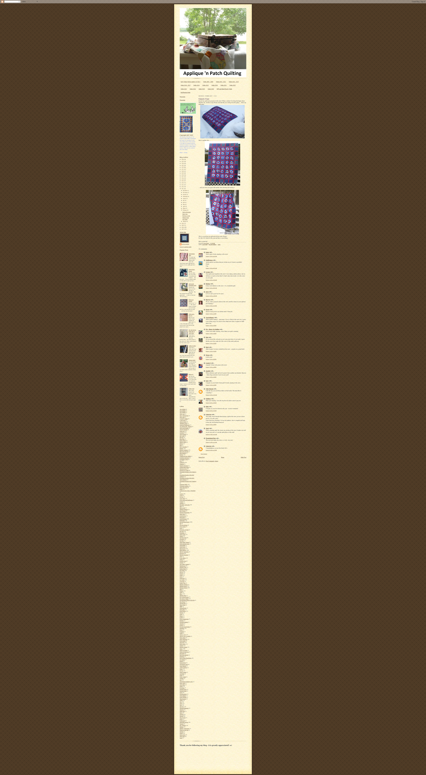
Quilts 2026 (211, 89)
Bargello (181, 437)
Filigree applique (183, 525)
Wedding (182, 727)
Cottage (181, 494)
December (185, 190)
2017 (182, 177)
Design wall (182, 508)
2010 (182, 223)
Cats (181, 461)
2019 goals (182, 417)
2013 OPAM (182, 409)
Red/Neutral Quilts (185, 92)
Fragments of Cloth (184, 530)
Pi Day (181, 617)
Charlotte (182, 464)
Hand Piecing (183, 548)
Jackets (181, 559)
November (185, 192)
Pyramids (182, 631)
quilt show (182, 642)
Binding (181, 448)
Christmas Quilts (183, 484)
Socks (181, 675)
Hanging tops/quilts (184, 551)
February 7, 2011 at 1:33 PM (211, 313)
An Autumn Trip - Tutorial (186, 426)
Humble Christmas (184, 555)
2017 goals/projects (184, 415)
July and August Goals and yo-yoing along (192, 331)
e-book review (183, 516)
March (184, 208)
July (184, 200)
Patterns (181, 612)
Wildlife (181, 731)
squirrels (181, 678)
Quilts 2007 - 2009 (208, 81)
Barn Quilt (182, 439)
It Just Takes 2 (183, 558)
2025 (182, 161)
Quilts (181, 649)
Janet (207, 428)
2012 (182, 186)
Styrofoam (182, 688)
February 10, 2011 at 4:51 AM (211, 434)
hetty (207, 381)
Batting (181, 443)
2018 (182, 175)
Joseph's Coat (183, 561)
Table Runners (183, 699)
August (184, 198)
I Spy (181, 556)
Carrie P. (208, 363)
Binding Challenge (184, 450)
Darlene (208, 284)
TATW (181, 700)
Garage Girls (182, 534)
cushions (182, 503)
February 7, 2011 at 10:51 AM (211, 288)
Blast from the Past (184, 451)
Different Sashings (184, 509)
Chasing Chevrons (184, 465)
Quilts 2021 (224, 85)
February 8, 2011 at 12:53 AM (211, 394)
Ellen (207, 406)
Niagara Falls (183, 603)
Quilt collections (183, 639)
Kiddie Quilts (183, 569)
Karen (207, 309)
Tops (181, 705)
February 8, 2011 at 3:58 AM (211, 402)
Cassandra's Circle (184, 459)
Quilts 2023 (184, 89)
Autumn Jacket (192, 360)
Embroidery (182, 520)
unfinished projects (184, 722)
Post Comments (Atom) (212, 461)
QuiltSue (208, 399)
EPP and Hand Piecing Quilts (224, 89)
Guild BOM (182, 545)
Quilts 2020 (215, 85)
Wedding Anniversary (184, 728)
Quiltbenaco (209, 260)
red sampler (182, 659)
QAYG (181, 633)
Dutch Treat (182, 514)
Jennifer (208, 371)
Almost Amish (183, 422)
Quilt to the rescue (186, 212)
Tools (181, 703)
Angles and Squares (184, 428)
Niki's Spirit (182, 605)
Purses (181, 630)
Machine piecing (183, 586)
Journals (181, 562)
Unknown (208, 414)
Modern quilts (183, 595)
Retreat (181, 661)
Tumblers (182, 714)
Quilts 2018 (196, 85)
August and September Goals (192, 284)
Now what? (184, 219)
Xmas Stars (182, 736)
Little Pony (182, 578)
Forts (181, 528)
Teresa (207, 355)
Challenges (182, 462)
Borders (181, 454)
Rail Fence (182, 653)
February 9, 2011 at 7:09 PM (211, 424)
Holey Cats (184, 214)
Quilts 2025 (202, 89)
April (184, 206)
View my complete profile (185, 247)
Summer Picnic (183, 689)
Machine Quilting (184, 587)
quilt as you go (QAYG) (185, 636)
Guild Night (182, 547)
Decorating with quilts (185, 505)
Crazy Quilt (182, 498)
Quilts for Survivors (184, 652)
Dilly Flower (182, 511)
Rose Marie (185, 244)
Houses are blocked (191, 300)
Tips (181, 702)
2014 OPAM (182, 411)
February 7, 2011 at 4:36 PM (211, 377)
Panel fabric (182, 609)
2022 (182, 167)
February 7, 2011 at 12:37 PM (211, 305)
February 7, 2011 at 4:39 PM (211, 385)
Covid (181, 495)
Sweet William (183, 697)
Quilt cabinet (182, 638)
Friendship (182, 533)
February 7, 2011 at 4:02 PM (211, 359)
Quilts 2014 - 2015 (234, 81)
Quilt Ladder (182, 641)
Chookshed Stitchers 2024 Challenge (188, 472)
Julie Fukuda (209, 389)
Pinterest (182, 620)
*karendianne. (210, 317)
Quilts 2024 (193, 89)
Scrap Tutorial (183, 666)
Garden (181, 536)
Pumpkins (182, 628)
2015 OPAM (182, 412)
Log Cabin (182, 580)
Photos (181, 616)
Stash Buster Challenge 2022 (186, 681)
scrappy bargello (183, 667)
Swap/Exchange (183, 694)
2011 (182, 188)
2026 (182, 159)
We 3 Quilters (183, 725)
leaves (181, 576)
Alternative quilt (183, 423)
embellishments (183, 519)
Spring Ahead (183, 677)
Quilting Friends (183, 647)
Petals (181, 614)
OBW (181, 606)
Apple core (182, 431)
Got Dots (182, 541)
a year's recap (182, 420)
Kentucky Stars (183, 567)
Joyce (207, 292)
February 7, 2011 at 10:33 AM (211, 256)
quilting (181, 645)
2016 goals (182, 414)
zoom (181, 738)
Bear (181, 445)
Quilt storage (182, 644)
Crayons (181, 497)
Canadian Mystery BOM (185, 456)
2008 (182, 227)
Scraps (181, 669)
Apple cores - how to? (192, 314)
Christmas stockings (184, 486)
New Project (182, 602)
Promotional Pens (211, 438)
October (185, 194)
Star (180, 680)
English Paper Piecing (185, 522)
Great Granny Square (184, 542)
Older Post (243, 457)
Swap (181, 692)
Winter (181, 733)
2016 (182, 179)
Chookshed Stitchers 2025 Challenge (188, 481)
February (185, 210)
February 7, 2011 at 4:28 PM (211, 367)
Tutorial (181, 716)
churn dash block (183, 487)
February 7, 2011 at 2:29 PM (211, 325)
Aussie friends (183, 434)
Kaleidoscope (183, 566)
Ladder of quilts (192, 346)
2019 (182, 173)
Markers (181, 591)
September (185, 196)
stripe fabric (182, 685)
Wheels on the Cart (184, 730)
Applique (182, 433)
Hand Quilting (183, 550)
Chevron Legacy (183, 469)
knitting (181, 573)
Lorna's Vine (182, 583)
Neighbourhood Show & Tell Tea (187, 600)
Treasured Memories (184, 708)
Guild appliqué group (184, 544)
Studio (181, 686)
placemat (182, 623)
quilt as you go (183, 634)
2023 (182, 165)
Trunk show (182, 711)
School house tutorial (192, 270)
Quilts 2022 (233, 85)
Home (222, 457)
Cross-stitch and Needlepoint (186, 500)
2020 (182, 171)
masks (181, 592)
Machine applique (184, 584)
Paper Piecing (183, 611)
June (184, 202)
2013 (182, 185)
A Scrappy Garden (184, 418)
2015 (182, 181)
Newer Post (202, 457)
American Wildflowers (185, 425)
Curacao (181, 501)
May (184, 204)
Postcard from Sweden (185, 627)
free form (182, 531)
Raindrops (182, 656)
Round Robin (183, 663)
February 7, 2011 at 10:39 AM (211, 280)
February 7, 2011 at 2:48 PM (211, 333)
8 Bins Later (191, 388)
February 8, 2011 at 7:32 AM (211, 410)
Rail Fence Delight (184, 655)
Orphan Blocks (183, 608)
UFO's (181, 719)
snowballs (182, 674)
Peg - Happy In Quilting (212, 329)
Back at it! (191, 374)
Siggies (181, 670)
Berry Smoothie (183, 447)
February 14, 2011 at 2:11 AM (211, 442)
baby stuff (182, 436)
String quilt (182, 683)
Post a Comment (204, 453)
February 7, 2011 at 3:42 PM (211, 343)
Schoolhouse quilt (184, 664)
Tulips (181, 713)
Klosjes (181, 572)
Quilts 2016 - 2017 (186, 85)
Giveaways (182, 539)
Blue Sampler (183, 453)
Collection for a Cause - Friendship (187, 490)
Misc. (181, 594)
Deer (181, 506)
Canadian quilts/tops (184, 458)
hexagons (182, 553)
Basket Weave (183, 440)
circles (181, 489)
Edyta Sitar (182, 517)
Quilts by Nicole (183, 650)
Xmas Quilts (182, 735)
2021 (182, 169)
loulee (207, 252)
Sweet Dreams (183, 695)
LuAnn (208, 272)
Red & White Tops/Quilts (185, 658)
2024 (182, 163)
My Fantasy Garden (184, 598)
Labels (181, 575)
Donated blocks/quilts (184, 512)
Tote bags (182, 706)
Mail (181, 589)
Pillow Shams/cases (184, 619)
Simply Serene (183, 672)
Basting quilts (183, 442)
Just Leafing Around (184, 564)
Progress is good (186, 216)
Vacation (181, 724)
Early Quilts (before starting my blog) (190, 81)
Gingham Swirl (183, 537)
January (184, 221)
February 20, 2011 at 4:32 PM (211, 450)
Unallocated (182, 720)
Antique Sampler (183, 429)
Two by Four (182, 717)
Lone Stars (182, 581)
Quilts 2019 (205, 85)
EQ (180, 523)
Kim (207, 337)
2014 (182, 183)
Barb (207, 347)
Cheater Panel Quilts (184, 467)
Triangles (182, 709)
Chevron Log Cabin (184, 470)
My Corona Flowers (184, 597)
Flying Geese (183, 526)
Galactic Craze (185, 217)
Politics (181, 625)
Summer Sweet (183, 691)
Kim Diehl (182, 570)
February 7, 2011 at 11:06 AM (211, 295)
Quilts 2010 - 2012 (221, 81)
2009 (182, 225)
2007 (182, 229)
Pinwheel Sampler (184, 622)
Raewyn (208, 300)
